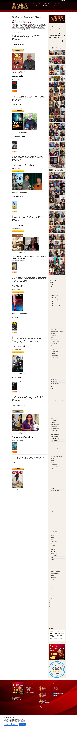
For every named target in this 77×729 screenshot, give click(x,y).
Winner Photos (51, 3)
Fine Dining (53, 422)
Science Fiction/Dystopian (55, 367)
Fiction (51, 286)
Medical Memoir (53, 398)
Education (52, 474)
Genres (41, 3)
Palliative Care (53, 402)
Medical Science (53, 515)
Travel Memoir (53, 585)
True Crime (53, 410)
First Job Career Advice (54, 478)
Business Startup (55, 448)
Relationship (54, 569)
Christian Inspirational (55, 301)
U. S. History (53, 587)
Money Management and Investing (57, 400)
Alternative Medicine (54, 436)
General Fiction (54, 343)
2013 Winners (51, 620)
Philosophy (53, 545)
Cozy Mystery (54, 349)
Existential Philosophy (55, 565)
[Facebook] (13, 22)
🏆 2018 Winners (43, 692)
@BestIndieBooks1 (29, 687)
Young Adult (53, 375)
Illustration (51, 284)
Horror (52, 337)
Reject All (15, 724)
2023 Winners (51, 600)
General (52, 480)
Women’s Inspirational (54, 591)
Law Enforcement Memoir (55, 424)
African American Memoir (55, 389)
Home (13, 10)
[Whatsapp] (22, 22)
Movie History (53, 529)
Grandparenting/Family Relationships (57, 482)
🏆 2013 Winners (43, 686)
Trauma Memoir (53, 408)
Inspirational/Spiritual (55, 563)
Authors (45, 3)
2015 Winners (51, 616)
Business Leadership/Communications (58, 446)
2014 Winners (51, 618)
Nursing (52, 535)
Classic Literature (54, 391)
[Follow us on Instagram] (62, 0)
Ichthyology (53, 498)
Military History (53, 525)
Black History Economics (55, 440)
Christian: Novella (55, 325)
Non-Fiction (51, 388)
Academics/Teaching (54, 430)
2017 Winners (51, 612)
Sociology (52, 575)
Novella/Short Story (54, 359)
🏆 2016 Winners (43, 689)
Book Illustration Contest (48, 5)
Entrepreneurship (55, 452)
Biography (52, 416)
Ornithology (53, 537)
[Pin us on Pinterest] (63, 0)
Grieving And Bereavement (55, 484)
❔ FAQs (41, 706)
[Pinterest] (19, 22)
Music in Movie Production (55, 428)
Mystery (53, 353)
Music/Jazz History (54, 531)
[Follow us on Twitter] (61, 0)
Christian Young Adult (55, 308)
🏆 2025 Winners (43, 700)
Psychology (53, 549)
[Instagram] (24, 22)
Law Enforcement (54, 507)
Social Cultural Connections (55, 571)
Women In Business (54, 589)
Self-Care (52, 557)
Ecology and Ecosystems (55, 470)
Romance (52, 373)
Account (62, 3)
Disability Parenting (54, 464)
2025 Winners (51, 276)
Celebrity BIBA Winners (30, 692)
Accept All (22, 724)
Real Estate (53, 551)
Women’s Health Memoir (55, 414)
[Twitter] (15, 22)
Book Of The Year (53, 280)
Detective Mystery (55, 351)
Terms (59, 3)
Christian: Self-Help (55, 327)
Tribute (52, 369)
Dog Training (53, 468)
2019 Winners (51, 608)
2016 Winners (51, 614)
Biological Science (54, 420)
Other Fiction (53, 361)
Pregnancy (53, 404)
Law (51, 395)
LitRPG (52, 345)
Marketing (53, 454)
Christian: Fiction (54, 319)
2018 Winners (51, 610)
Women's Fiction (53, 287)
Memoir (52, 517)
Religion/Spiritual (54, 553)
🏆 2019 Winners (43, 693)
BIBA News (55, 690)
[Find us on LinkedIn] (64, 0)
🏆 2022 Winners (43, 696)
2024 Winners (51, 598)
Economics (52, 472)
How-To (52, 494)
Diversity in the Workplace (55, 466)
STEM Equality (53, 577)
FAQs (56, 3)
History (52, 492)
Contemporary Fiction (55, 341)
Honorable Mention (52, 622)
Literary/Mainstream (54, 339)
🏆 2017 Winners (43, 690)
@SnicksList (28, 689)
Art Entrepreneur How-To (55, 438)
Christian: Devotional (55, 314)
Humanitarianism (54, 496)
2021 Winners (51, 604)
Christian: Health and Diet (56, 321)
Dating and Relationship (56, 299)
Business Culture (55, 444)
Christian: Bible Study (55, 310)
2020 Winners (51, 606)
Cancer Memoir (54, 520)
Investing (52, 502)
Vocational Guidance (54, 412)
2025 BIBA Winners (34, 3)
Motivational (53, 527)
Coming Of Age (53, 329)
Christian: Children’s (55, 313)
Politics (52, 547)
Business (52, 442)
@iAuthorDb (28, 690)
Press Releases (56, 691)
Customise (7, 724)
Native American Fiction (55, 357)
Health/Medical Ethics (55, 490)
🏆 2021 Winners (43, 695)
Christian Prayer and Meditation (57, 297)
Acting (52, 432)
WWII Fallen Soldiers (54, 595)
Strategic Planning (54, 406)
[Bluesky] (28, 22)
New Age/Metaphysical (55, 533)
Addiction (52, 418)
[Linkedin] (17, 22)
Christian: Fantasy (55, 317)
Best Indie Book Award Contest (36, 5)
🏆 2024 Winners (43, 699)
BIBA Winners (51, 278)
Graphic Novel (53, 333)
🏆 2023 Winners (43, 697)
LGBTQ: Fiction (54, 379)
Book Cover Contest (57, 5)
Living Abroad (53, 511)
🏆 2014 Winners (43, 687)
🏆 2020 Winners (43, 694)
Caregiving (52, 458)
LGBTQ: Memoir (54, 381)
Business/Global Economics (56, 450)
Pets (51, 543)
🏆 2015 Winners (43, 688)
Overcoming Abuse (55, 567)
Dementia (52, 462)
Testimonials (56, 689)
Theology (52, 581)
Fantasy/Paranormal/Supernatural (57, 331)
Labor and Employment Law (55, 504)
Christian (52, 294)
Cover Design (52, 282)
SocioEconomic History (55, 573)
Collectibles (53, 393)
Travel (52, 583)
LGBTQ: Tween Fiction (55, 383)
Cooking (52, 460)
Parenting (52, 539)
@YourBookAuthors (29, 688)
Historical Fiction (53, 335)
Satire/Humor (53, 365)
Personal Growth (54, 541)
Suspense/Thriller (55, 355)
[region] (14, 721)
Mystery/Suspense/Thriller (55, 347)
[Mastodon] (26, 22)
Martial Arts (53, 513)
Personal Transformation (56, 561)
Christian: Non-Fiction (55, 323)
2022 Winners (51, 602)
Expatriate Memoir (55, 522)
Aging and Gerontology (55, 434)
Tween (52, 371)
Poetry (52, 363)
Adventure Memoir (55, 518)
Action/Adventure (54, 290)
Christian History (55, 295)
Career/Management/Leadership (56, 456)
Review (19, 47)
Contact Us (56, 688)
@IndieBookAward (29, 686)
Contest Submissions (43, 704)
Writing (52, 593)
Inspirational (53, 500)
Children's (52, 292)
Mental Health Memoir (54, 426)
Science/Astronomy (54, 555)
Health (52, 486)
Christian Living (54, 303)
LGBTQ (52, 377)
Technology (53, 579)
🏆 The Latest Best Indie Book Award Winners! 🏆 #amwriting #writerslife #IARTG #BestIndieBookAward (57, 635)
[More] (30, 22)
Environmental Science (55, 476)
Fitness (53, 488)
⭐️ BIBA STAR (52, 386)
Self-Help (52, 559)
